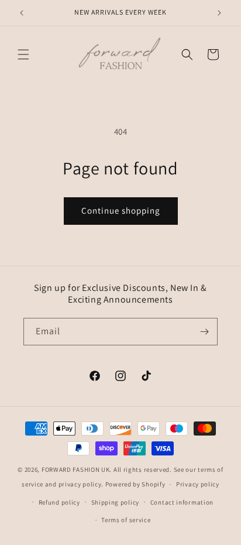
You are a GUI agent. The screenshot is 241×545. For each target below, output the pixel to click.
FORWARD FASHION (71, 469)
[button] (23, 54)
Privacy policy (197, 484)
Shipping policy (115, 502)
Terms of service (125, 520)
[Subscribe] (204, 331)
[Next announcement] (219, 13)
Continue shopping (120, 210)
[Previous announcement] (22, 13)
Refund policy (59, 502)
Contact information (182, 502)
